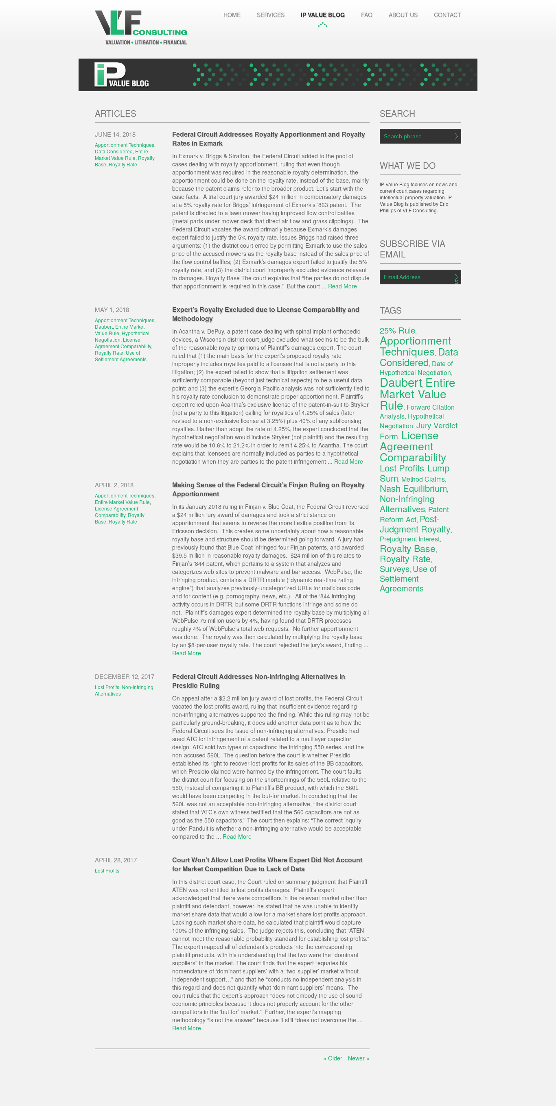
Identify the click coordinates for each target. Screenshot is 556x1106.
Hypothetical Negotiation (122, 336)
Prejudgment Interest (410, 538)
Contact (447, 15)
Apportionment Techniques (124, 144)
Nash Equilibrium (413, 488)
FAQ (366, 15)
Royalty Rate (123, 164)
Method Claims (423, 479)
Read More (342, 286)
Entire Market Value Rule (121, 154)
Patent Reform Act (414, 514)
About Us (403, 15)
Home (232, 15)
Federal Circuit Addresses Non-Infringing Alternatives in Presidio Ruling (258, 681)
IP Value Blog (323, 15)
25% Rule (397, 330)
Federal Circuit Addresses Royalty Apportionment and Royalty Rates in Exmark (268, 138)
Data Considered (114, 151)
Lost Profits (107, 686)
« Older (332, 1058)
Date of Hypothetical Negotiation (416, 368)
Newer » (359, 1058)
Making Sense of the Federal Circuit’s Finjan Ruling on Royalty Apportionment (268, 489)
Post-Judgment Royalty (415, 523)
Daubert (104, 326)
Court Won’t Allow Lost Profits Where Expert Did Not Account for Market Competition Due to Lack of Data (267, 864)
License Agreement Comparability (123, 342)
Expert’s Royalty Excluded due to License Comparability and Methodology (265, 314)
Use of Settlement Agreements (121, 355)
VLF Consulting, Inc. (141, 27)
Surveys (394, 568)
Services (271, 15)
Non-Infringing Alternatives (124, 690)
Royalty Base (408, 548)
